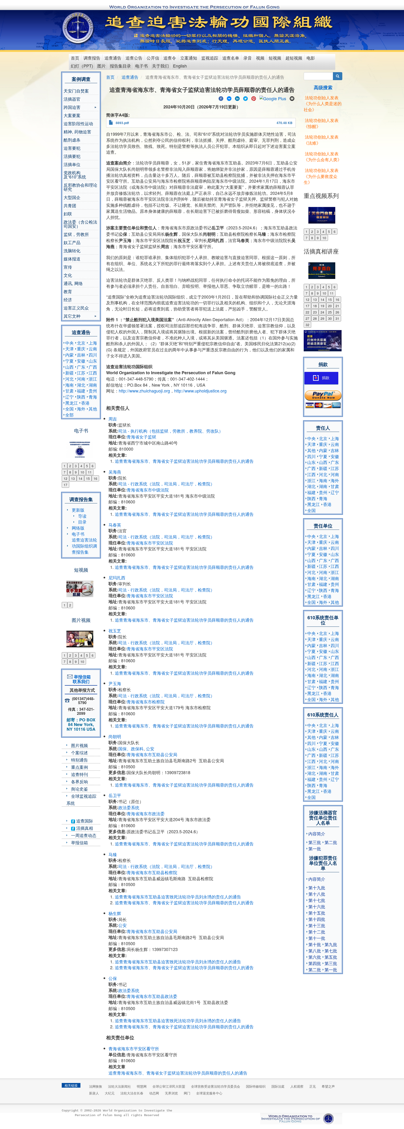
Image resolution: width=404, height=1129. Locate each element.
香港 (85, 403)
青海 (93, 397)
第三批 (314, 842)
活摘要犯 (72, 156)
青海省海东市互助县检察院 (152, 872)
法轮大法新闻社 (119, 1086)
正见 (312, 1086)
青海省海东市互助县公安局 (152, 754)
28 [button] (315, 318)
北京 (81, 343)
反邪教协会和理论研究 (80, 187)
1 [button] (64, 465)
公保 (112, 978)
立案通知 (188, 58)
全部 (69, 415)
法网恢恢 (95, 1086)
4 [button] (81, 465)
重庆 (81, 348)
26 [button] (337, 312)
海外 (81, 409)
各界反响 (79, 781)
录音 (247, 58)
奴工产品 (72, 242)
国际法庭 (278, 1086)
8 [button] (70, 472)
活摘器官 (72, 99)
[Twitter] (245, 98)
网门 (187, 1093)
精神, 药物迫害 (77, 131)
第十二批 (316, 932)
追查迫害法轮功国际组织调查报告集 (84, 546)
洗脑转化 (72, 250)
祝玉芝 (114, 630)
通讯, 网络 (73, 283)
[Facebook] (221, 98)
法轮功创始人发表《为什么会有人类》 (323, 156)
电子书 (141, 66)
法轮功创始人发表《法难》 (321, 140)
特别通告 (79, 760)
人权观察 (296, 1086)
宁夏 (69, 361)
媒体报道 (72, 259)
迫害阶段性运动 (78, 123)
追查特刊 (79, 774)
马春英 (114, 525)
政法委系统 (128, 807)
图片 (101, 66)
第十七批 (316, 900)
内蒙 (69, 355)
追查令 (169, 58)
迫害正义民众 (76, 308)
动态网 (154, 1093)
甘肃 (69, 391)
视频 (260, 58)
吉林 (81, 355)
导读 (82, 516)
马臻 (112, 854)
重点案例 (79, 767)
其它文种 (72, 316)
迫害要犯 (72, 148)
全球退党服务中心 (209, 1093)
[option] (81, 446)
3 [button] (76, 465)
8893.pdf (122, 123)
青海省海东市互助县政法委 (152, 996)
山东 (93, 361)
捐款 (325, 378)
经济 (68, 299)
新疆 (69, 373)
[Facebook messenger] (229, 98)
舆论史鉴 (79, 789)
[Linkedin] (237, 98)
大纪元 (110, 1093)
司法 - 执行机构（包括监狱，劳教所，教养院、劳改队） (170, 431)
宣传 (68, 267)
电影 (311, 58)
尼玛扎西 (116, 577)
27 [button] (307, 318)
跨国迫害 (72, 107)
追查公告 (134, 58)
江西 (93, 373)
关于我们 (160, 66)
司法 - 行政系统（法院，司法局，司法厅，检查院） (166, 484)
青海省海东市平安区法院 (150, 543)
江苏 (81, 373)
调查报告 (91, 58)
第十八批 (316, 894)
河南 (81, 379)
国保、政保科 (131, 748)
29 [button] (322, 318)
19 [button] (322, 305)
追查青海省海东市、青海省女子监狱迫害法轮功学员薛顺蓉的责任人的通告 (184, 461)
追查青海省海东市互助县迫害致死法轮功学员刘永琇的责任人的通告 (178, 897)
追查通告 (113, 58)
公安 (150, 748)
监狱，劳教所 (76, 234)
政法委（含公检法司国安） (80, 224)
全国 (69, 409)
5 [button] (87, 465)
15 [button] (88, 478)
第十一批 (316, 938)
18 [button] (315, 305)
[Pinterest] (253, 98)
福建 (81, 391)
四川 (93, 355)
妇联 (68, 213)
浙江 (93, 379)
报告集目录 (120, 66)
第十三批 (316, 925)
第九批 (331, 944)
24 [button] (322, 312)
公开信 (153, 58)
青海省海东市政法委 (146, 813)
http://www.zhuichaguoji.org (144, 391)
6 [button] (93, 465)
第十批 (314, 944)
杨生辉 (114, 913)
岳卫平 (114, 795)
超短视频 (293, 58)
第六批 (314, 957)
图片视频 (79, 745)
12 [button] (65, 478)
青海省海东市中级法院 (148, 490)
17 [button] (65, 484)
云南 (93, 348)
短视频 (275, 58)
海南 (69, 385)
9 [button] (76, 472)
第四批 (314, 963)
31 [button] (337, 318)
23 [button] (315, 312)
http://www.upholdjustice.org (200, 391)
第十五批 (316, 913)
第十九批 (316, 887)
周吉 (112, 419)
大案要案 (72, 115)
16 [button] (95, 478)
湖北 (81, 385)
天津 (69, 348)
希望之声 (328, 1086)
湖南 (93, 385)
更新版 (78, 510)
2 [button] (70, 465)
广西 (93, 367)
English (180, 66)
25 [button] (330, 312)
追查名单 (230, 58)
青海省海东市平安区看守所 (133, 1048)
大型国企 (72, 197)
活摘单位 (72, 164)
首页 (75, 58)
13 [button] (73, 478)
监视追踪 (209, 58)
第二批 (331, 842)
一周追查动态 (83, 835)
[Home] (78, 28)
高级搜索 (323, 87)
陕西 (81, 397)
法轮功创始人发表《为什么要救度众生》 (321, 176)
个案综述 (79, 752)
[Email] (292, 98)
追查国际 (84, 821)
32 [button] (307, 324)
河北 (69, 379)
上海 (93, 343)
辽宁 (69, 397)
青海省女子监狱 (141, 437)
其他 (93, 409)
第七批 (331, 950)
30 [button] (330, 318)
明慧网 (142, 1086)
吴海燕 (114, 472)
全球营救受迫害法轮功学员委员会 (215, 1086)
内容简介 (316, 833)
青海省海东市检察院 (146, 701)
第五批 (331, 957)
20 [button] (330, 305)
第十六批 (316, 906)
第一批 (314, 848)
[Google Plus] (273, 98)
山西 (69, 367)
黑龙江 (71, 403)
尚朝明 (114, 736)
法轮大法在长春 (131, 1093)
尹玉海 (114, 683)
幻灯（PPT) (82, 66)
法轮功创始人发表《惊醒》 (321, 123)
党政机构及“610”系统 (75, 174)
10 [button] (82, 472)
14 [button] (80, 478)
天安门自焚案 (76, 91)
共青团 (70, 205)
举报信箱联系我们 (81, 679)
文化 (68, 275)
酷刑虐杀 (72, 140)
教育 (68, 291)
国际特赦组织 (256, 1086)
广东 (81, 367)
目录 (82, 522)
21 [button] (337, 305)
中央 (69, 343)
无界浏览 (171, 1093)
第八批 (314, 950)
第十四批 (316, 919)
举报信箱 (79, 842)
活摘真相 (84, 828)
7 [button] (64, 472)
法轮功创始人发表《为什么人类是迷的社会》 (323, 103)
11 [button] (90, 472)
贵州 (93, 391)
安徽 (81, 361)
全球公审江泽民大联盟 (168, 1086)
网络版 (78, 528)
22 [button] (307, 312)
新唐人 (94, 1093)
